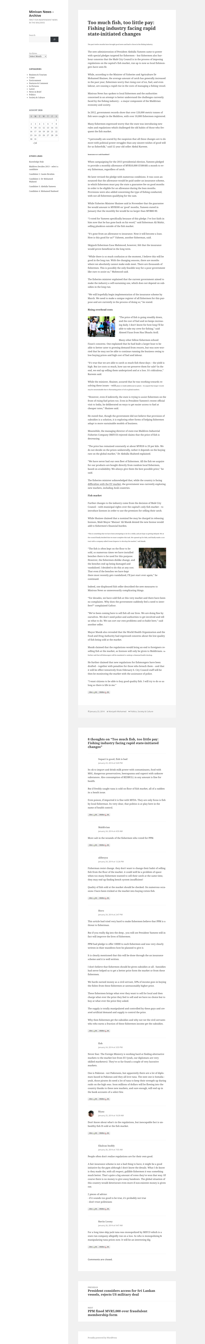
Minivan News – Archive (41, 13)
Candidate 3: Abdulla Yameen (42, 186)
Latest (32, 89)
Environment (35, 80)
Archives (33, 53)
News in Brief (35, 91)
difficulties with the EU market (104, 484)
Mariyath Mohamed (117, 711)
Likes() (93, 692)
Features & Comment (38, 83)
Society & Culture (37, 97)
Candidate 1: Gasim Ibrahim (41, 174)
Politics (32, 94)
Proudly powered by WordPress (102, 1337)
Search (32, 35)
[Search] (54, 39)
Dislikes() (104, 692)
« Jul (35, 143)
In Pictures (34, 86)
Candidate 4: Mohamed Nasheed (43, 191)
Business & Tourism (38, 74)
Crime (32, 77)
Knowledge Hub (36, 161)
